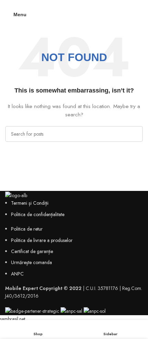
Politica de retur (27, 228)
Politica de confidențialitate (37, 214)
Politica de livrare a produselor (42, 240)
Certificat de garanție (32, 251)
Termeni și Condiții (30, 203)
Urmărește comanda (31, 262)
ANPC (17, 273)
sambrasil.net (12, 319)
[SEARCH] (135, 134)
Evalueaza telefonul (74, 4)
